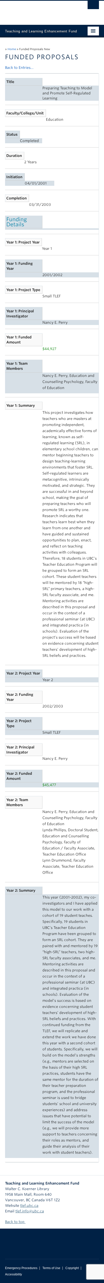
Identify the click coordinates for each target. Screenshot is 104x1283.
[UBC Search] (93, 6)
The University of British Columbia (38, 10)
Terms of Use (51, 1268)
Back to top (15, 1222)
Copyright (72, 1268)
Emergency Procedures (21, 1268)
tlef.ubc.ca (29, 1206)
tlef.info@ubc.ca (29, 1211)
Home (12, 49)
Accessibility (13, 1274)
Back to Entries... (19, 68)
